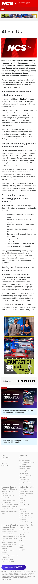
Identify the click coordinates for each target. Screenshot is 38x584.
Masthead (22, 458)
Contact (21, 534)
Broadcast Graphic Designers (9, 507)
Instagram (22, 550)
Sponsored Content (24, 468)
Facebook (22, 536)
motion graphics (7, 174)
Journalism (22, 500)
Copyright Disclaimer (25, 466)
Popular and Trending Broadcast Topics (9, 526)
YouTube (21, 541)
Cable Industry (23, 507)
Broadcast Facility (6, 557)
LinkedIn (21, 543)
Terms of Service (23, 473)
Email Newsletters (24, 530)
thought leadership (18, 253)
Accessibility (22, 477)
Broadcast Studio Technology (9, 532)
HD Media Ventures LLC (8, 573)
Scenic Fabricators (6, 502)
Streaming (22, 502)
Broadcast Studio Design (8, 529)
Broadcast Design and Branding (10, 536)
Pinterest (21, 545)
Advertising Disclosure (25, 471)
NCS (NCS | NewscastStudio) (24, 571)
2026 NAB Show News (7, 561)
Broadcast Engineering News (27, 522)
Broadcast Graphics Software (9, 509)
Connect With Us (26, 525)
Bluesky (21, 539)
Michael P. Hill (5, 458)
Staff (3, 455)
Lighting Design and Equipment (9, 504)
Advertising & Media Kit (25, 460)
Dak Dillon (4, 463)
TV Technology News (7, 559)
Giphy (21, 547)
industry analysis (7, 255)
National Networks (24, 505)
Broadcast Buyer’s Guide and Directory (9, 488)
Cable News (22, 509)
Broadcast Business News (26, 491)
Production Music (6, 498)
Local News (22, 511)
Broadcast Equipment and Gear (9, 555)
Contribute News (24, 532)
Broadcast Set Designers (8, 500)
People (21, 498)
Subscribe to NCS (8, 304)
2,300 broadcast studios (19, 172)
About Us (23, 455)
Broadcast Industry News (26, 494)
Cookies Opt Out (24, 480)
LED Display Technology (7, 495)
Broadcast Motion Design (8, 534)
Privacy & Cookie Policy (25, 475)
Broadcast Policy (23, 496)
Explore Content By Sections (26, 488)
